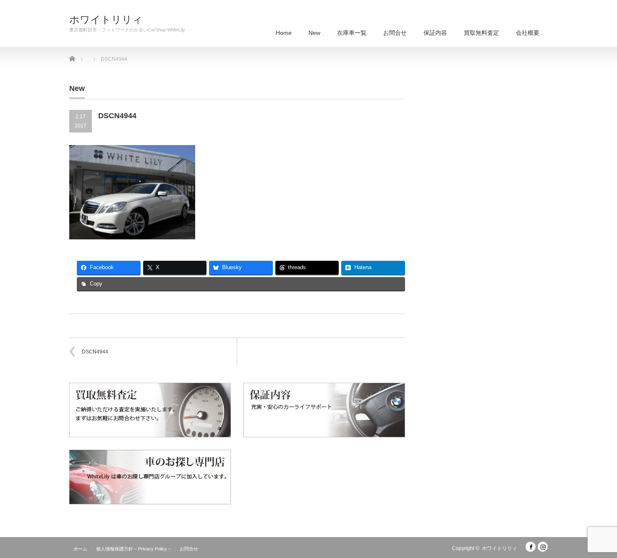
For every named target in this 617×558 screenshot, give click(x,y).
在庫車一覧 (351, 32)
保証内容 (435, 32)
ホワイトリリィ (106, 20)
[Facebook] (530, 547)
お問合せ (395, 32)
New (314, 32)
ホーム (80, 548)
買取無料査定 (481, 32)
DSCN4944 (95, 352)
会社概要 (527, 32)
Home (284, 32)
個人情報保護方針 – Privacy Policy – (133, 548)
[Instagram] (543, 547)
